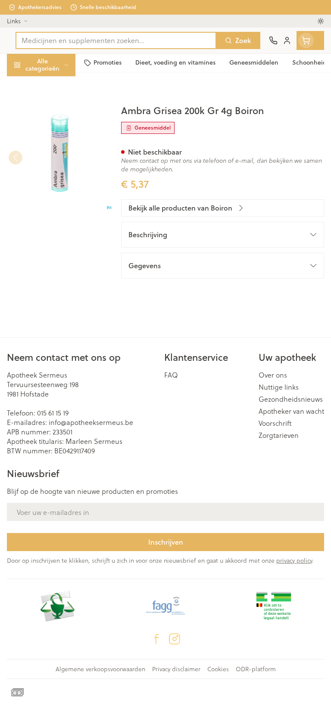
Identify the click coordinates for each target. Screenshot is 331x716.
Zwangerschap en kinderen (55, 161)
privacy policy (294, 560)
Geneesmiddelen (55, 265)
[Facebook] (156, 638)
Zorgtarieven (279, 435)
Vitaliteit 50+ (55, 185)
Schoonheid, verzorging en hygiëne (55, 106)
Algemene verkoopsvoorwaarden (100, 669)
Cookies (218, 669)
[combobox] (116, 40)
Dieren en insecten (55, 245)
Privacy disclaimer (176, 669)
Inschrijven (165, 542)
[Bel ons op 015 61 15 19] (273, 40)
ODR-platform (256, 669)
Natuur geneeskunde (55, 205)
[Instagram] (174, 638)
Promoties (23, 83)
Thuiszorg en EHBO (55, 225)
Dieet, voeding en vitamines (55, 133)
